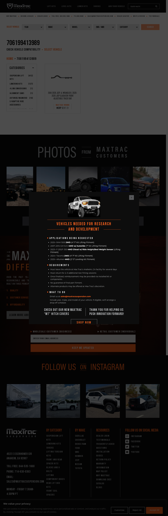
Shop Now (84, 322)
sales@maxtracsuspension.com (76, 296)
